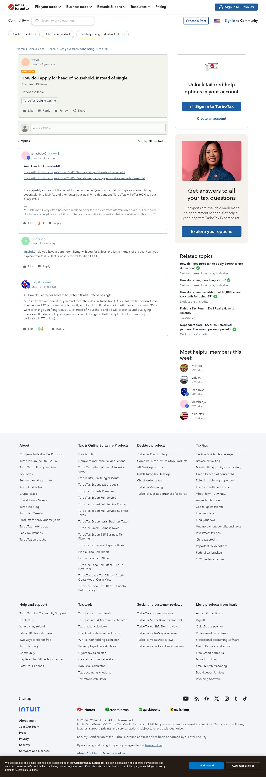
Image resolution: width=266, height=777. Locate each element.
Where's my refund (32, 626)
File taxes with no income (213, 487)
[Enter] (35, 21)
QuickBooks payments (211, 626)
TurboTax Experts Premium (96, 491)
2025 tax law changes (210, 559)
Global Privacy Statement (89, 762)
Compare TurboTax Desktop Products (162, 461)
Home (21, 49)
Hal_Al (35, 282)
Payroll (200, 620)
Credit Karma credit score (213, 646)
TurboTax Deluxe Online (39, 100)
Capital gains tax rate (210, 507)
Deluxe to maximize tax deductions (101, 461)
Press (22, 732)
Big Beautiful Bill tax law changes (41, 659)
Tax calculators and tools (94, 613)
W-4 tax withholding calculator (98, 640)
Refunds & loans (109, 7)
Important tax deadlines (211, 546)
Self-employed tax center (36, 480)
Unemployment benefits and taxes (218, 526)
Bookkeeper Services (210, 672)
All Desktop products (151, 467)
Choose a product (58, 34)
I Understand (206, 765)
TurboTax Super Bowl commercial (159, 620)
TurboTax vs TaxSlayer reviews (157, 633)
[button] (196, 20)
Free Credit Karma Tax (210, 653)
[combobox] (63, 21)
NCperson (38, 239)
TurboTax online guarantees (38, 467)
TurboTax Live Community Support (43, 613)
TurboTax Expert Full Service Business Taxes (103, 513)
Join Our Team (29, 726)
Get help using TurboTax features (102, 34)
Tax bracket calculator (92, 626)
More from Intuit (207, 659)
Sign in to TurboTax (214, 106)
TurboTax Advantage (151, 487)
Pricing (161, 7)
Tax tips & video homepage (214, 454)
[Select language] (217, 21)
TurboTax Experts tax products (98, 484)
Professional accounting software (217, 640)
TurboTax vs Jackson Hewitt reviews (160, 646)
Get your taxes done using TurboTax (83, 49)
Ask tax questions (24, 34)
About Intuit (27, 720)
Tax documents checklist (94, 672)
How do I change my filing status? (203, 280)
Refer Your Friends (32, 666)
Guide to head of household (215, 474)
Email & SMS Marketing (211, 666)
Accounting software (209, 613)
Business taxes (77, 7)
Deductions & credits (194, 301)
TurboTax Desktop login (153, 454)
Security (24, 745)
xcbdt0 (36, 60)
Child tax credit (206, 539)
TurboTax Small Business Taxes (98, 528)
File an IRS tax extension (36, 633)
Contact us (26, 620)
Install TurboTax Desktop (153, 474)
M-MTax (197, 366)
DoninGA (198, 390)
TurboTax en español (33, 539)
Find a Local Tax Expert (93, 552)
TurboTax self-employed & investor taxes (101, 469)
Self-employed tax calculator (97, 646)
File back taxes (206, 513)
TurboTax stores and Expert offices (101, 545)
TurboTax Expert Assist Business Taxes (103, 521)
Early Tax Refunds (31, 533)
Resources (139, 7)
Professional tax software (212, 633)
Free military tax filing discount (98, 478)
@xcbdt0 (29, 251)
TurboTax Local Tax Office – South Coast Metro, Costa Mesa (101, 577)
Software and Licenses (34, 751)
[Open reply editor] (93, 127)
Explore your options (211, 231)
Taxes (51, 49)
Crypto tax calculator (92, 653)
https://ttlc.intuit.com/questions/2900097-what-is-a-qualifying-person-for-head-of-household (84, 178)
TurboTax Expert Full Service (97, 497)
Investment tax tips (208, 533)
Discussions (36, 49)
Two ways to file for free (35, 640)
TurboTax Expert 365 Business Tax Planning (100, 537)
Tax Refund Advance (33, 487)
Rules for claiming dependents (216, 480)
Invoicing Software (208, 679)
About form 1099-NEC (211, 494)
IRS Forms (26, 474)
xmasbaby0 (38, 153)
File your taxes (46, 7)
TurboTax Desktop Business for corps (162, 494)
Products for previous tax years (40, 520)
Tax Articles (187, 318)
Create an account (211, 118)
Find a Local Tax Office (93, 558)
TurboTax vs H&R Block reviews (158, 626)
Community (17, 20)
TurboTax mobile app (34, 526)
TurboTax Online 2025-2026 (38, 461)
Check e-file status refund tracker (100, 633)
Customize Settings (243, 765)
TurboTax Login (30, 646)
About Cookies (87, 753)
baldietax (198, 414)
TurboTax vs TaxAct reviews (155, 640)
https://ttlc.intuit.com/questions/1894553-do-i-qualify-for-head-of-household (74, 172)
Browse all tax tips (208, 461)
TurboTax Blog (29, 507)
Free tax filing (87, 454)
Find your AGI (205, 520)
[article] (93, 189)
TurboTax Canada (31, 513)
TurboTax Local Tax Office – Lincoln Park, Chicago (102, 588)
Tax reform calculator (92, 679)
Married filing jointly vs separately (218, 467)
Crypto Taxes (28, 494)
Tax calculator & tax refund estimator (102, 620)
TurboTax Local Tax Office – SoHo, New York (101, 567)
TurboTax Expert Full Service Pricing (102, 504)
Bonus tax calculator (91, 666)
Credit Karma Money (33, 500)
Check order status (149, 480)
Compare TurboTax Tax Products (41, 454)
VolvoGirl (198, 378)
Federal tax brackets (209, 552)
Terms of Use (153, 745)
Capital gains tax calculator (96, 659)
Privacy (24, 738)
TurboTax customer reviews (155, 613)
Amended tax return (209, 500)
